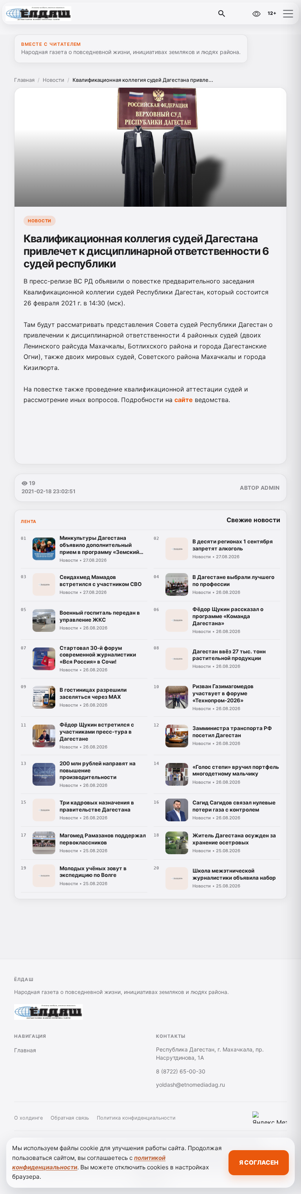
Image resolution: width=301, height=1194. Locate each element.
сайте (183, 400)
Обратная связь (70, 1118)
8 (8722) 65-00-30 (180, 1071)
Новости (53, 80)
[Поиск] (221, 13)
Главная (24, 80)
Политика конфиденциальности (136, 1118)
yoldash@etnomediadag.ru (190, 1084)
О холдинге (28, 1118)
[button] (288, 13)
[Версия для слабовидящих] (256, 13)
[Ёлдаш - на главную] (38, 13)
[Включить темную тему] (239, 13)
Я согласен (258, 1162)
